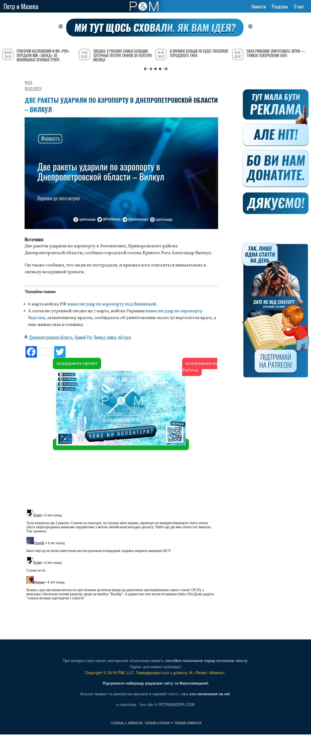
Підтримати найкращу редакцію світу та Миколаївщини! (156, 683)
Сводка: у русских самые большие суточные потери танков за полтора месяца (122, 55)
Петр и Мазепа (20, 6)
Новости (258, 6)
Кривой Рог (83, 337)
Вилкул (99, 337)
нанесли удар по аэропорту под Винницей (111, 304)
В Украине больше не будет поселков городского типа (199, 53)
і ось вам (205, 693)
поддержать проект (77, 363)
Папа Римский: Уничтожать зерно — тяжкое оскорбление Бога (276, 53)
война (111, 337)
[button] (146, 69)
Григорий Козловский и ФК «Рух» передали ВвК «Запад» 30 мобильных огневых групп (43, 55)
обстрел (124, 337)
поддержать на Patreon (199, 367)
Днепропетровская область (51, 337)
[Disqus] (121, 438)
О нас (299, 6)
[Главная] (144, 6)
